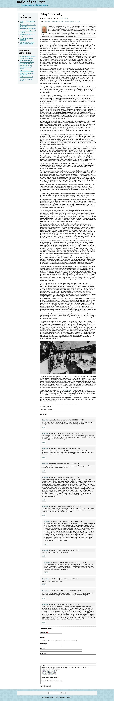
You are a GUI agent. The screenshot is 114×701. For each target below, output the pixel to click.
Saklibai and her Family (26, 77)
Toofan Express (69, 21)
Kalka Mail (47, 21)
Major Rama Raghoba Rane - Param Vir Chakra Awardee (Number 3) (27, 62)
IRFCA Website (67, 390)
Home (21, 9)
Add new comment (46, 409)
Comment (43, 653)
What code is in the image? (50, 677)
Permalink (45, 420)
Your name (44, 632)
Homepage (43, 643)
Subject (42, 648)
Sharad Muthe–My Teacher (27, 29)
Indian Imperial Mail (57, 21)
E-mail (42, 637)
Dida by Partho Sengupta (27, 71)
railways (77, 21)
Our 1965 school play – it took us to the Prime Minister (27, 67)
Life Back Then (63, 18)
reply (43, 427)
